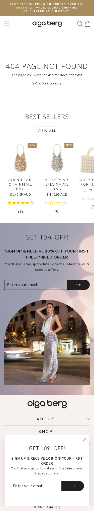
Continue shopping (47, 82)
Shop (46, 431)
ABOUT (45, 419)
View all (47, 131)
